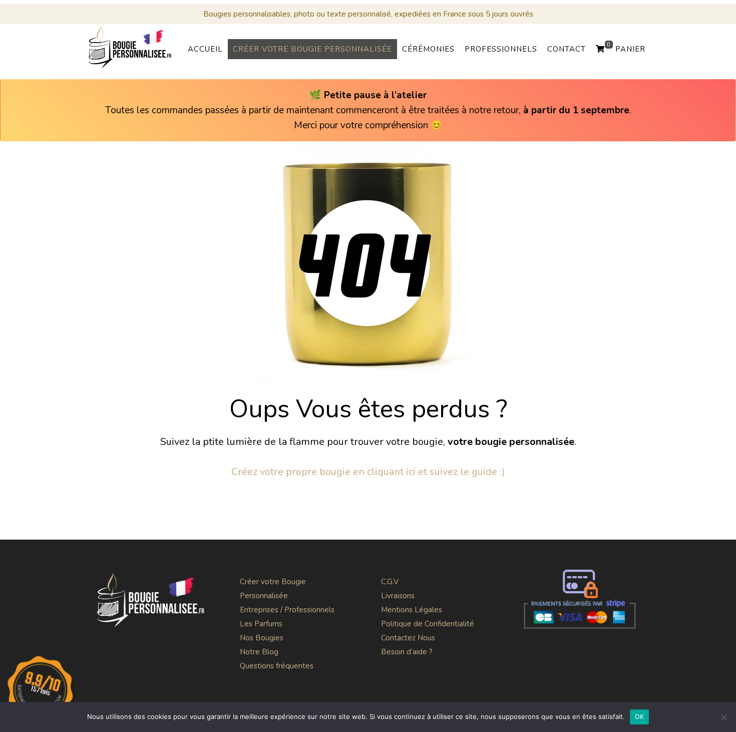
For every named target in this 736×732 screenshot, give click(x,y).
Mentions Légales (411, 610)
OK (639, 716)
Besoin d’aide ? (407, 652)
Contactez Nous (408, 638)
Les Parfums (261, 624)
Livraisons (398, 596)
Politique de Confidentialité (427, 624)
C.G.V (390, 582)
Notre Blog (259, 652)
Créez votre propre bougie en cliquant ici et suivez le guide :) (368, 471)
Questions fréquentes (276, 666)
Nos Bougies (261, 638)
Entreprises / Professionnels (287, 610)
